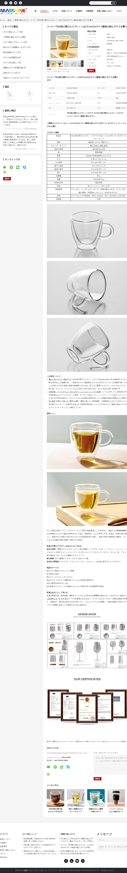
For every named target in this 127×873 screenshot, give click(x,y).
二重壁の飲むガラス (21, 20)
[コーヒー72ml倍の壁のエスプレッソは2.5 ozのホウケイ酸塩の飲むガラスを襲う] (64, 45)
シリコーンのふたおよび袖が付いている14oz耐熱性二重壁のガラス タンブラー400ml (116, 810)
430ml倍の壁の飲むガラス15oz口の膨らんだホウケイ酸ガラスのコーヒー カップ (55, 810)
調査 (113, 3)
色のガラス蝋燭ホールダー (15, 47)
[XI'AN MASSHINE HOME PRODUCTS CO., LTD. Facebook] (6, 3)
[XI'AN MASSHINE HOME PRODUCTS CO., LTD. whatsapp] (13, 167)
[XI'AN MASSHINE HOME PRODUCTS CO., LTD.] (13, 11)
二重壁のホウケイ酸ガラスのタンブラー (88, 741)
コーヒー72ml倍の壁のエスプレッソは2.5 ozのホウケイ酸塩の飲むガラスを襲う (77, 846)
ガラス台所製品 (10, 57)
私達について (67, 11)
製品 (9, 20)
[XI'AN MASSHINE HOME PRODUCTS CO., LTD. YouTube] (15, 3)
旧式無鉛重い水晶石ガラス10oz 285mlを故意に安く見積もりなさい (40, 840)
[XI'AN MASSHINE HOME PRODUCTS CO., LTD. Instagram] (20, 3)
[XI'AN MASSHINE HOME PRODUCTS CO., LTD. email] (6, 167)
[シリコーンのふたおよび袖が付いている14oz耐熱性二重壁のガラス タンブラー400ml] (116, 798)
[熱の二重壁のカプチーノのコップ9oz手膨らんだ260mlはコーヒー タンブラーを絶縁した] (75, 798)
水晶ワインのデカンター (14, 78)
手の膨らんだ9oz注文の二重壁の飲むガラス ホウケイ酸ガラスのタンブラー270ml (77, 840)
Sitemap (3, 857)
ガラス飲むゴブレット (13, 42)
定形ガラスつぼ (10, 73)
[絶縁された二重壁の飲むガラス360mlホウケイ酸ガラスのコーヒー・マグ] (96, 798)
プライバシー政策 (21, 870)
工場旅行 (79, 11)
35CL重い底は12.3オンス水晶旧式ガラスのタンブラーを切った (39, 846)
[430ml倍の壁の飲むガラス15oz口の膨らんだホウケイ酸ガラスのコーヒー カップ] (55, 798)
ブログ (119, 11)
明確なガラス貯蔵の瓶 (13, 68)
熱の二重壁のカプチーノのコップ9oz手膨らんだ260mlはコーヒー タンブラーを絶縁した (76, 810)
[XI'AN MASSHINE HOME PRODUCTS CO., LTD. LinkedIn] (11, 3)
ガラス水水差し (10, 62)
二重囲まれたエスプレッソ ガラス (62, 741)
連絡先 (91, 70)
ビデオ (55, 11)
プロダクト (44, 11)
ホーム (2, 20)
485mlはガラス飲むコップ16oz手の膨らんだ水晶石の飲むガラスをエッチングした (40, 852)
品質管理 (89, 11)
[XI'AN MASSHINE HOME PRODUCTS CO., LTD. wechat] (19, 167)
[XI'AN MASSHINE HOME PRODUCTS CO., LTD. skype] (26, 167)
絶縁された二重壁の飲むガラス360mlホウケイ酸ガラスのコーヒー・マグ (96, 810)
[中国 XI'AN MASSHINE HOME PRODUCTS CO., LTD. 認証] (10, 95)
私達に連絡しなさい (105, 11)
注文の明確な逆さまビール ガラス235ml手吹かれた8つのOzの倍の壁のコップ (77, 852)
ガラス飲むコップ (11, 32)
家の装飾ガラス (10, 52)
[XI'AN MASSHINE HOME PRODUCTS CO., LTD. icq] (6, 172)
